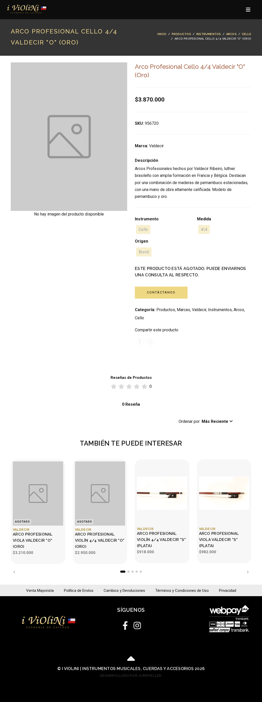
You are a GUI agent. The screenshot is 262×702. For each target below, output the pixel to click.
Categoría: (145, 309)
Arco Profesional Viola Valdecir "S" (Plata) (219, 539)
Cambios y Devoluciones (124, 590)
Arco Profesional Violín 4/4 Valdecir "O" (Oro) (100, 540)
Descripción (146, 160)
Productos (181, 34)
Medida (204, 219)
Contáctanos (161, 292)
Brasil (144, 252)
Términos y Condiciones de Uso (182, 590)
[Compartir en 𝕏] (150, 342)
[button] (206, 421)
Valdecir (199, 309)
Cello (246, 34)
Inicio (161, 34)
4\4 (204, 229)
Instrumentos (208, 34)
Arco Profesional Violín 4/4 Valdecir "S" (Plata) (161, 539)
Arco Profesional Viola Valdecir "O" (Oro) (33, 540)
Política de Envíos (78, 590)
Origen (141, 241)
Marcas (183, 309)
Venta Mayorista (40, 590)
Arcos (231, 34)
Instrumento (147, 219)
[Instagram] (137, 624)
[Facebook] (139, 342)
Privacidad (227, 590)
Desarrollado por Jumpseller (130, 675)
